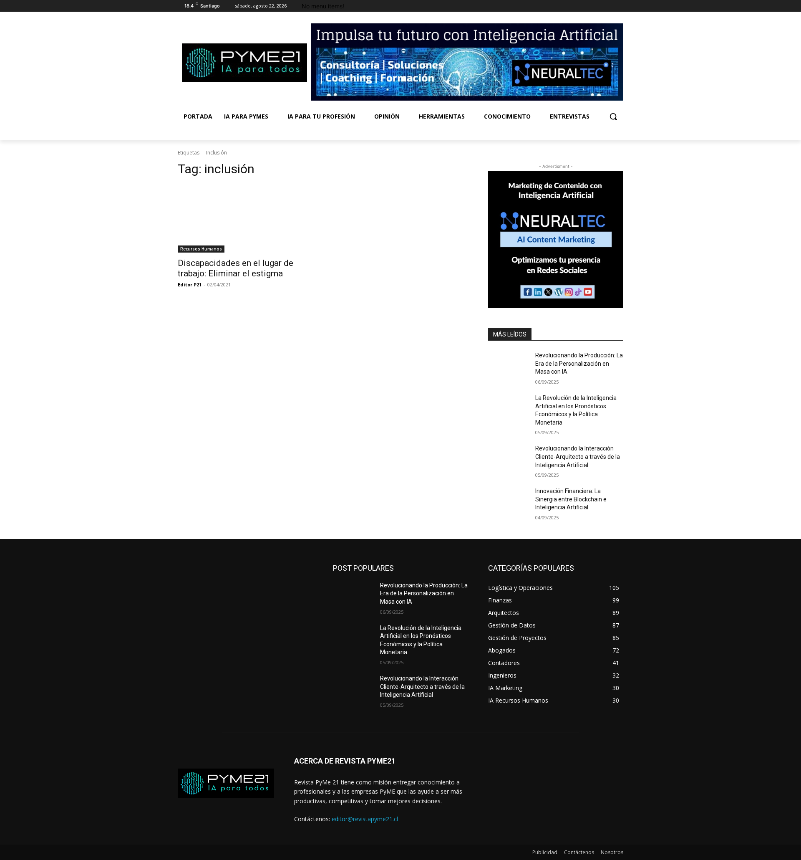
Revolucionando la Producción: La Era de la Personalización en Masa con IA (579, 363)
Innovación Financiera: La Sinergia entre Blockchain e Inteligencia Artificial (571, 499)
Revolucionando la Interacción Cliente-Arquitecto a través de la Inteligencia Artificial (577, 456)
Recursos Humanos (201, 249)
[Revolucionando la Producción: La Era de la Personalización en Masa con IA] (508, 366)
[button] (613, 116)
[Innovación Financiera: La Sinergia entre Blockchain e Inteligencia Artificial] (508, 501)
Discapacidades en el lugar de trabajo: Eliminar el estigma (235, 268)
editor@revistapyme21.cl (365, 819)
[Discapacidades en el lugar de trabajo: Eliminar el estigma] (245, 219)
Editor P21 (190, 284)
